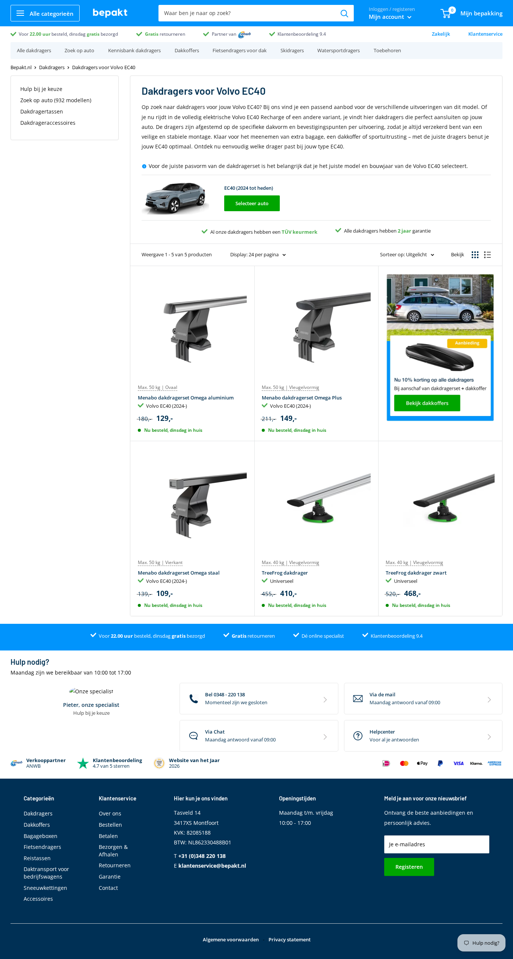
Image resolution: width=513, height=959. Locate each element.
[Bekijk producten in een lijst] (487, 254)
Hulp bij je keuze (41, 88)
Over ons (110, 813)
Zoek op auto (79, 50)
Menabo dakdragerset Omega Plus (302, 397)
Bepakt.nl (21, 67)
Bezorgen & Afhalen (113, 850)
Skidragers (292, 50)
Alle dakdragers (34, 50)
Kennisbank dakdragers (134, 50)
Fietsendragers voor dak (240, 50)
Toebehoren (387, 50)
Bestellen (110, 824)
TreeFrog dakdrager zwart (416, 572)
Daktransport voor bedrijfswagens (46, 872)
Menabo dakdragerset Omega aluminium (186, 397)
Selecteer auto (252, 203)
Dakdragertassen (41, 111)
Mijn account (387, 16)
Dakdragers (52, 67)
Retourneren (115, 865)
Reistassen (37, 858)
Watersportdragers (338, 50)
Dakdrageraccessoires (47, 122)
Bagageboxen (40, 836)
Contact (108, 887)
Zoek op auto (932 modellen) (55, 100)
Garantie (110, 876)
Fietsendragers (42, 846)
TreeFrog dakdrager (285, 572)
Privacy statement (290, 939)
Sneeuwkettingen (45, 887)
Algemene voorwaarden (231, 939)
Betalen (108, 836)
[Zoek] (344, 13)
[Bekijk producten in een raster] (475, 254)
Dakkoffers (187, 50)
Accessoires (38, 898)
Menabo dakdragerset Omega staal (179, 572)
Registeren (409, 866)
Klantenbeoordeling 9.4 (302, 34)
